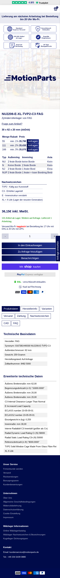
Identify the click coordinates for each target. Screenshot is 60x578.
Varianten (47, 308)
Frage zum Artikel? (12, 123)
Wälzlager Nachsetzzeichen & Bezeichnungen (24, 535)
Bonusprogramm (11, 481)
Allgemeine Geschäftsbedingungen (19, 502)
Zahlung (21, 316)
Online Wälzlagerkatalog (14, 531)
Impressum (8, 517)
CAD (6, 323)
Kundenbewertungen (12, 484)
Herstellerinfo (30, 308)
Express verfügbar (34, 274)
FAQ (15, 323)
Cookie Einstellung (11, 513)
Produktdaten (11, 308)
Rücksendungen (10, 477)
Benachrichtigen (30, 258)
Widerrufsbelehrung (12, 506)
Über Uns (7, 498)
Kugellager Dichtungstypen (15, 538)
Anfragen (33, 141)
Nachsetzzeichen (39, 316)
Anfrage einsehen (57, 248)
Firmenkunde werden (13, 469)
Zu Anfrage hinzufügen (30, 251)
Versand (8, 316)
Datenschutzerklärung (13, 510)
